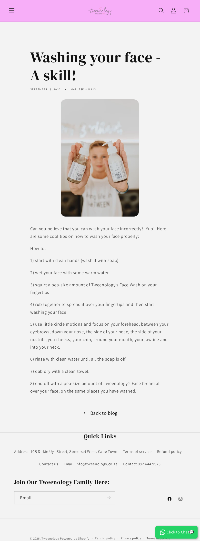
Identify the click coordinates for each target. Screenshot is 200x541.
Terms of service (137, 451)
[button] (12, 11)
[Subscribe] (108, 497)
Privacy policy (131, 538)
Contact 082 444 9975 (142, 464)
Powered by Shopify (75, 538)
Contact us (48, 464)
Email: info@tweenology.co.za (91, 464)
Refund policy (169, 451)
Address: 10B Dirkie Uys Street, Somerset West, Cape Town (66, 451)
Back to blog (104, 413)
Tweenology (50, 538)
